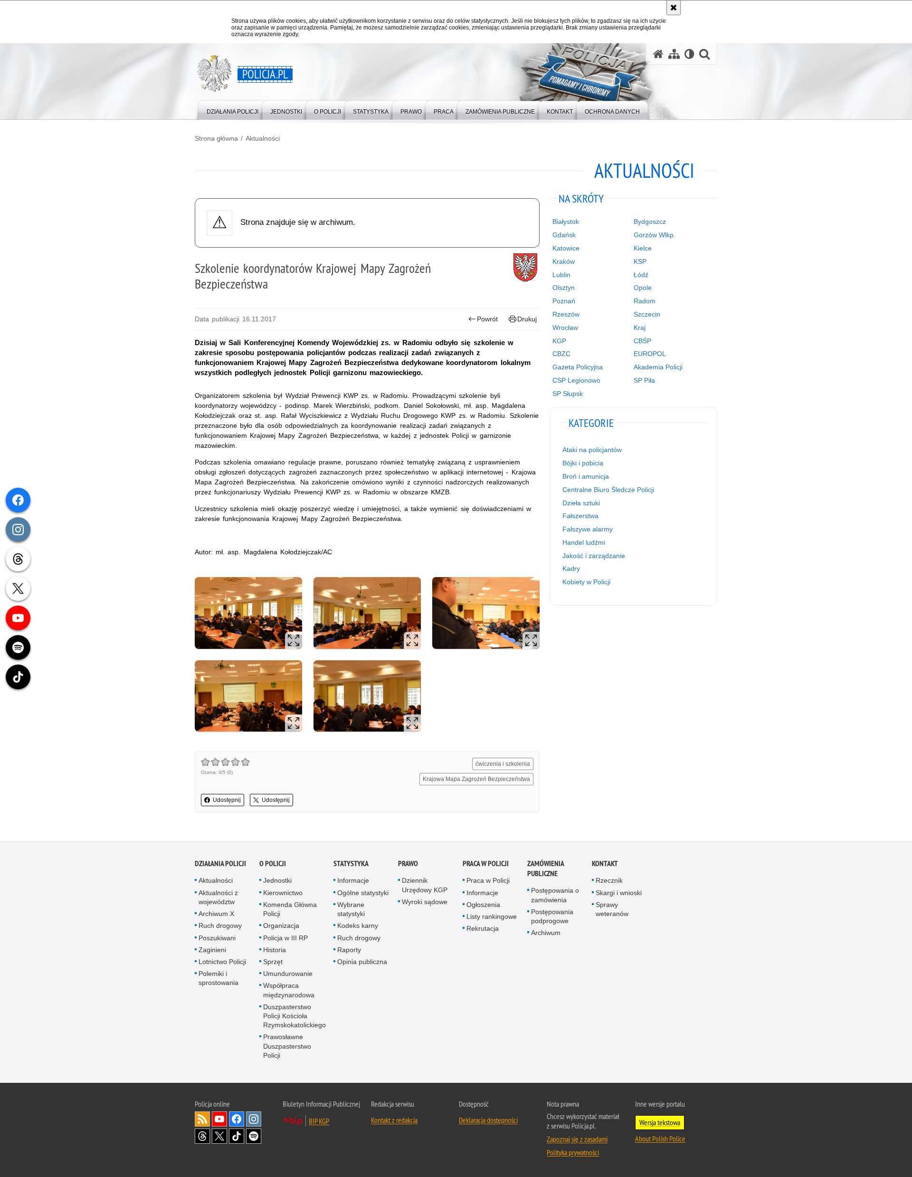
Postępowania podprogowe (552, 916)
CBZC (561, 353)
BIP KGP (319, 1121)
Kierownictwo (283, 893)
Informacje (353, 880)
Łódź (641, 275)
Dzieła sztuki (581, 503)
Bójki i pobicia (582, 463)
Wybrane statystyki (351, 909)
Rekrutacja (482, 928)
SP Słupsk (567, 393)
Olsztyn (563, 287)
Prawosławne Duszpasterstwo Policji (287, 1046)
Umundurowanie (288, 973)
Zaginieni (212, 950)
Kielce (643, 248)
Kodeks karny (357, 925)
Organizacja (281, 925)
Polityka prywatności (573, 1152)
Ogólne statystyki (363, 893)
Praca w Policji (486, 863)
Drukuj (527, 319)
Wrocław (565, 327)
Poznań (563, 301)
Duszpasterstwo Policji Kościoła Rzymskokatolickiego (294, 1016)
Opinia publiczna (362, 961)
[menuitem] (232, 109)
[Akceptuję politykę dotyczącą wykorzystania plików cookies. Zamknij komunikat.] (673, 7)
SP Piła (644, 380)
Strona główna (216, 138)
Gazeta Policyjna (577, 367)
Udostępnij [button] (227, 800)
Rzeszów (566, 314)
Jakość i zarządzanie (593, 556)
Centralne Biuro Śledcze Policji (608, 489)
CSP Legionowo (576, 380)
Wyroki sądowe (424, 902)
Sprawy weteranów (612, 909)
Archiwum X (216, 913)
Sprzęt (273, 961)
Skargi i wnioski (619, 893)
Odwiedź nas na (219, 1119)
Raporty (349, 950)
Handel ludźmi (583, 542)
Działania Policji (220, 863)
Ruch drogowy (220, 925)
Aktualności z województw (218, 897)
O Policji (272, 863)
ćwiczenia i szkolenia (502, 764)
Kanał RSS (202, 1119)
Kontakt (605, 863)
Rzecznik (609, 880)
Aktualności (263, 138)
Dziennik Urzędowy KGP (424, 885)
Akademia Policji (658, 367)
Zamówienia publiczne (545, 868)
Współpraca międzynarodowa (288, 990)
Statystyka (351, 863)
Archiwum (545, 932)
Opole (643, 287)
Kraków (563, 261)
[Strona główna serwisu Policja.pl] (658, 54)
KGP (559, 341)
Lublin (561, 275)
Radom (645, 301)
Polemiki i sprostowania (218, 978)
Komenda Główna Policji (290, 909)
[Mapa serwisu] (674, 54)
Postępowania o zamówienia (555, 895)
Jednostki (277, 880)
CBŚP (642, 341)
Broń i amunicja (585, 476)
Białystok (565, 221)
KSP (640, 261)
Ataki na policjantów (592, 449)
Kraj (640, 327)
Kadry (571, 568)
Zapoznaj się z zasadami (577, 1139)
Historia (274, 950)
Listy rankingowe (491, 916)
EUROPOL (650, 353)
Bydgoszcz (650, 221)
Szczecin (647, 314)
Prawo (408, 863)
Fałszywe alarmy (587, 529)
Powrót (487, 319)
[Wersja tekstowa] (689, 54)
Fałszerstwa (580, 516)
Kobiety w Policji (586, 582)
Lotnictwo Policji (222, 961)
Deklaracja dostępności (488, 1120)
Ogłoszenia (483, 904)
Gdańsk (564, 235)
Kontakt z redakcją (394, 1120)
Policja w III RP (285, 938)
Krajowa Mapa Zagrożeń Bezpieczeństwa (476, 779)
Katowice (566, 248)
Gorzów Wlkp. (654, 235)
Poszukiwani (217, 938)
